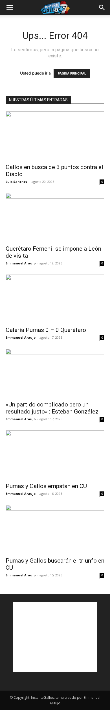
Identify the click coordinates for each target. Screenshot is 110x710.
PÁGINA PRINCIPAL (72, 73)
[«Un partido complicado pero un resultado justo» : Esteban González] (55, 373)
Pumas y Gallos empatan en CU (46, 486)
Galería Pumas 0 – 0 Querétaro (46, 330)
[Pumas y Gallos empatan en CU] (55, 454)
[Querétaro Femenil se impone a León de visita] (55, 217)
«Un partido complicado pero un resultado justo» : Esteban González (52, 408)
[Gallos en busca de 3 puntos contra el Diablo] (55, 135)
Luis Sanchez (17, 181)
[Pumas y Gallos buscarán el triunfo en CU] (55, 529)
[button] (10, 7)
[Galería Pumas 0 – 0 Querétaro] (55, 299)
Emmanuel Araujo (21, 263)
